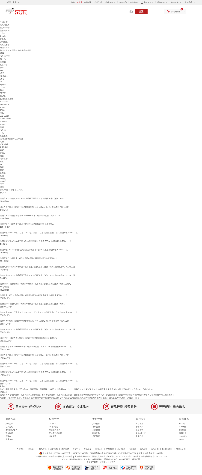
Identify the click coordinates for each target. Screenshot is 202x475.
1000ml (3, 107)
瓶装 (2, 167)
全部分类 (4, 22)
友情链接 (99, 449)
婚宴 (2, 150)
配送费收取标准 (55, 433)
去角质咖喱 (75, 398)
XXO (2, 73)
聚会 (2, 156)
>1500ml (4, 122)
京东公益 (155, 449)
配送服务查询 (54, 430)
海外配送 (52, 436)
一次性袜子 (130, 398)
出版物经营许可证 (82, 456)
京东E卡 (182, 433)
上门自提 (52, 423)
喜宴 (2, 161)
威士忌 (3, 59)
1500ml (3, 110)
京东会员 (123, 2)
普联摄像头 (4, 30)
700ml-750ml (5, 119)
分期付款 (96, 430)
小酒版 (3, 181)
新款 (94, 398)
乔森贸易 (34, 389)
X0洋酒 (126, 389)
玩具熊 (122, 398)
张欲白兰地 (148, 389)
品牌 (57, 398)
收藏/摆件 (4, 147)
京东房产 (84, 398)
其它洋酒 (4, 65)
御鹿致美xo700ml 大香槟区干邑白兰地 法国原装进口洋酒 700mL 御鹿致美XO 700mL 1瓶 (37, 275)
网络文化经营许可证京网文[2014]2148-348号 (111, 456)
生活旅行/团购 (11, 430)
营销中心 (76, 449)
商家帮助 (65, 449)
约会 (2, 141)
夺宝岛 (182, 423)
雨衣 (6, 398)
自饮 (2, 164)
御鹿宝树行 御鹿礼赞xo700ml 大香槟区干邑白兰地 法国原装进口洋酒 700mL (32, 198)
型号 (137, 398)
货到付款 (96, 423)
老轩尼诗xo (90, 389)
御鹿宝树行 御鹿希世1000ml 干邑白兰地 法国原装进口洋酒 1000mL (28, 258)
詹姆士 (3, 85)
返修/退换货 (141, 433)
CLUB (2, 87)
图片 (117, 398)
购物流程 (9, 423)
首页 (2, 50)
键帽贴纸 (4, 42)
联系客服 (9, 439)
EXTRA (3, 93)
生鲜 (33, 398)
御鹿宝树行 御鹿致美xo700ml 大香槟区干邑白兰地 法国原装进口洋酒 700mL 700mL (35, 284)
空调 (61, 398)
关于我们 (20, 449)
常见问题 (9, 433)
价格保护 (139, 427)
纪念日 (3, 153)
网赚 (2, 398)
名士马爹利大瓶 (114, 389)
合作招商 (54, 449)
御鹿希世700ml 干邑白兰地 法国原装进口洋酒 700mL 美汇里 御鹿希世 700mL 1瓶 (34, 207)
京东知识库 (4, 25)
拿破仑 (3, 96)
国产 (2, 184)
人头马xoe (136, 389)
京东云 (113, 462)
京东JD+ (182, 439)
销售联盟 (110, 449)
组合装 (3, 178)
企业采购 (134, 2)
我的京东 (109, 2)
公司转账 (96, 436)
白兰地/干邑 (11, 50)
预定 (37, 398)
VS (1, 82)
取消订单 (139, 436)
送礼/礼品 (4, 144)
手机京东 (147, 2)
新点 (2, 90)
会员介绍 (9, 427)
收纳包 (3, 36)
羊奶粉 (99, 398)
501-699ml (4, 116)
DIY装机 (182, 427)
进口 (2, 187)
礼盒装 (3, 173)
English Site (167, 449)
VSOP (2, 79)
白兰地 (3, 130)
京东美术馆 (4, 45)
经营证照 (136, 459)
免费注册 (87, 2)
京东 (27, 12)
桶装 (2, 176)
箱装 (2, 170)
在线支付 (96, 427)
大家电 (8, 436)
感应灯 (105, 398)
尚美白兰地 (78, 389)
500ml (2, 113)
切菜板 (112, 398)
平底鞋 (19, 398)
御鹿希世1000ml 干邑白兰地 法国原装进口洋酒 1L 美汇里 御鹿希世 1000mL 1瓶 (34, 250)
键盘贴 (3, 39)
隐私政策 (143, 449)
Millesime (4, 102)
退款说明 (139, 430)
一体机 (3, 33)
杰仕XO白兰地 (22, 389)
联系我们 (31, 449)
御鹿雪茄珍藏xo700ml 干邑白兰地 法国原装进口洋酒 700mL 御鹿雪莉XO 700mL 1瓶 (35, 241)
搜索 (141, 11)
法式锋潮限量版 (6, 389)
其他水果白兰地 (6, 99)
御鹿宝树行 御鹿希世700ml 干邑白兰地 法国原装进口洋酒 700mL (27, 224)
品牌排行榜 (4, 28)
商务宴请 (4, 159)
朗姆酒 (3, 62)
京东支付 (103, 462)
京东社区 (121, 449)
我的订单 (98, 2)
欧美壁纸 (12, 398)
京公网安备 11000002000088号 (56, 453)
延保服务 (183, 430)
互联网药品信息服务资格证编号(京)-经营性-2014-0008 (113, 453)
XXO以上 (4, 76)
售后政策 (139, 423)
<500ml (3, 124)
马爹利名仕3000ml (48, 389)
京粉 (90, 398)
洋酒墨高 (101, 389)
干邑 (2, 133)
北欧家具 (51, 398)
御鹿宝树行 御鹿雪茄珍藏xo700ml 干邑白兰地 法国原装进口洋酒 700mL (30, 215)
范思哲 (67, 398)
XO (1, 70)
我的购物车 (176, 11)
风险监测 (132, 449)
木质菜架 (26, 398)
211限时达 (53, 427)
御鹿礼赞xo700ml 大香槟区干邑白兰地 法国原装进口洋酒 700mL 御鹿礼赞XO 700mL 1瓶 (37, 267)
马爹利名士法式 (65, 389)
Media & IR (181, 449)
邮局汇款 (96, 433)
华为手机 (43, 398)
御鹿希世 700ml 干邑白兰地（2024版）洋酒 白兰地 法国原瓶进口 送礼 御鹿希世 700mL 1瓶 (38, 233)
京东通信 (183, 436)
